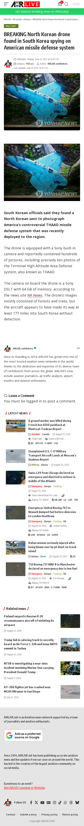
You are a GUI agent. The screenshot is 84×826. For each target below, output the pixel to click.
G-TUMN (55, 587)
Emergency (36, 486)
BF (32, 443)
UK (64, 521)
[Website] (78, 348)
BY (32, 587)
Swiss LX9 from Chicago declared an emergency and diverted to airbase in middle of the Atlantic (51, 477)
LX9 (70, 499)
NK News (34, 295)
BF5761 (39, 443)
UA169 (55, 534)
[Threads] (71, 803)
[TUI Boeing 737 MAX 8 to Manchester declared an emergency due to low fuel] (15, 569)
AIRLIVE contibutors (57, 63)
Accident (35, 434)
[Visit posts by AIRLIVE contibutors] (8, 64)
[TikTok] (60, 803)
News (43, 556)
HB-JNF (58, 499)
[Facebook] (31, 803)
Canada (45, 434)
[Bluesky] (77, 803)
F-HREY (48, 443)
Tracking (57, 486)
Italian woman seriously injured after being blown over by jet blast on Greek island (52, 547)
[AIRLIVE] (25, 4)
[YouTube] (42, 803)
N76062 (41, 534)
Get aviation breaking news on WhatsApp (42, 11)
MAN (64, 587)
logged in (34, 401)
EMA (47, 587)
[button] (7, 4)
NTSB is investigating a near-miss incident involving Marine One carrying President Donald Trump (29, 668)
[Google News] (49, 803)
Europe (47, 486)
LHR (33, 534)
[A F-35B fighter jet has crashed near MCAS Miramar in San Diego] (70, 692)
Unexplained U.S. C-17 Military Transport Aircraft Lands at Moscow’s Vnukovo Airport (52, 455)
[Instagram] (54, 803)
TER (76, 499)
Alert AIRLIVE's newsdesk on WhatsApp (24, 787)
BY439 (39, 587)
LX (65, 499)
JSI (74, 556)
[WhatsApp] (65, 803)
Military (11, 26)
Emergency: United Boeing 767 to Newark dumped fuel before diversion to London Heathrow (52, 512)
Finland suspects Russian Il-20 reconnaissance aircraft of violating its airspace (29, 620)
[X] (36, 803)
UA (48, 534)
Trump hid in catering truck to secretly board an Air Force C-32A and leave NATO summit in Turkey (30, 644)
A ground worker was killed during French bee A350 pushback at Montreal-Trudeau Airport (49, 425)
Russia (44, 464)
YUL (56, 443)
